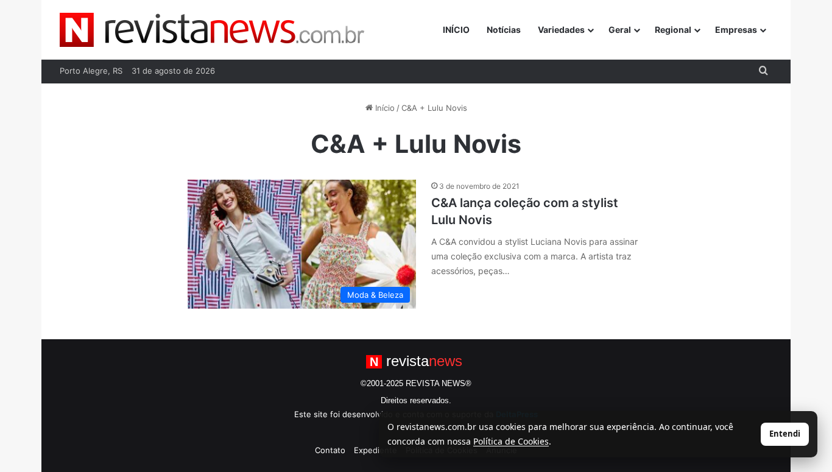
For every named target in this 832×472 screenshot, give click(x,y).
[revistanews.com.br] (212, 30)
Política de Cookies (511, 441)
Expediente (375, 450)
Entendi (784, 433)
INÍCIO (456, 29)
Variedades (561, 29)
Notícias (504, 29)
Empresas (736, 29)
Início (384, 108)
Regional (673, 29)
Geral (619, 29)
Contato (330, 450)
